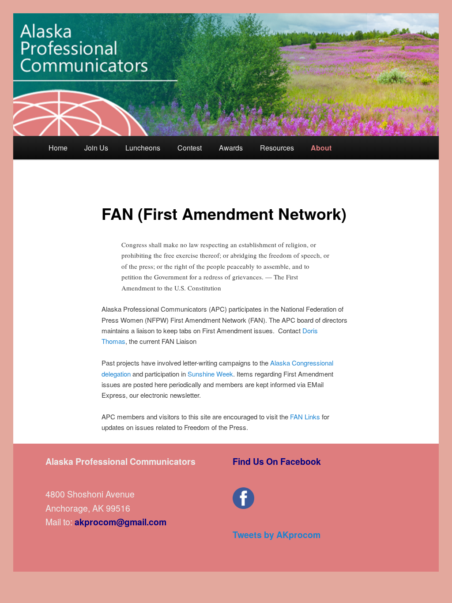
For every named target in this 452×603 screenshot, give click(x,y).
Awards (231, 148)
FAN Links (305, 416)
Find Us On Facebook (277, 461)
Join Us (96, 148)
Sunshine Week (209, 373)
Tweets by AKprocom (276, 534)
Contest (189, 148)
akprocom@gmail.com (120, 522)
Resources (277, 148)
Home (58, 148)
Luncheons (142, 148)
